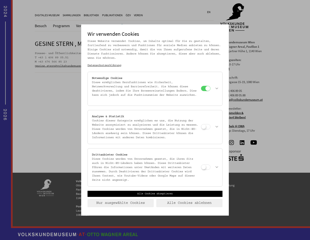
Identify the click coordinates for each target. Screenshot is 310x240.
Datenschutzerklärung (104, 65)
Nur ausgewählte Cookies (120, 203)
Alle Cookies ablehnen (189, 203)
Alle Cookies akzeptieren (155, 194)
